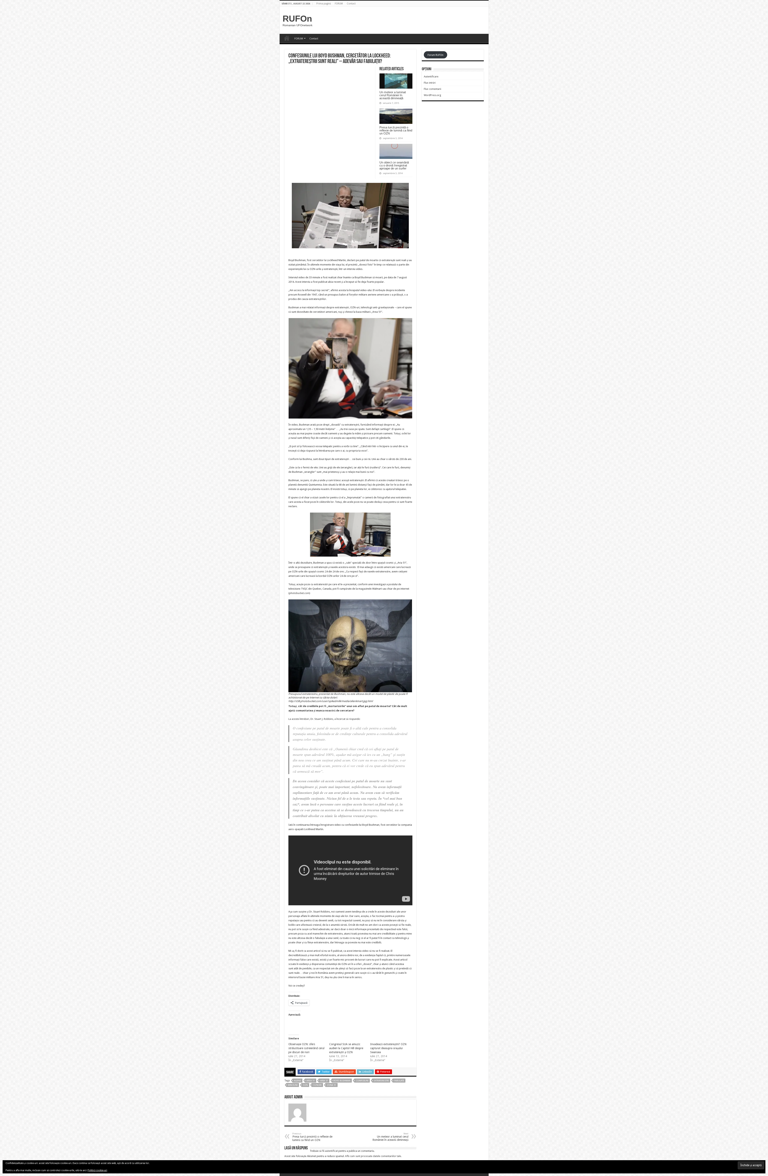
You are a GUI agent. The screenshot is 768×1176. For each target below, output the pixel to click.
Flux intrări (430, 82)
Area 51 (310, 1080)
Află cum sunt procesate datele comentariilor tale (373, 1156)
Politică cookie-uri (97, 1170)
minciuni (293, 1085)
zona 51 (331, 1085)
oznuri (317, 1085)
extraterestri (381, 1080)
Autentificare (431, 76)
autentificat (331, 1150)
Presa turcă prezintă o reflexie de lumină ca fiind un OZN (395, 130)
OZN (305, 1085)
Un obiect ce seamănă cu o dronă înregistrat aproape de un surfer (394, 165)
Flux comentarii (432, 88)
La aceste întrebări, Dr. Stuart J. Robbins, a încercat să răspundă (324, 718)
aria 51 (324, 1080)
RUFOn (297, 18)
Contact (351, 3)
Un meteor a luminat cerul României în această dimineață (392, 95)
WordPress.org (432, 95)
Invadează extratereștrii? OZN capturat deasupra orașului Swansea (388, 1048)
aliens (297, 1080)
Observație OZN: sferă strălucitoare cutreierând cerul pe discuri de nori (306, 1048)
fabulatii (399, 1080)
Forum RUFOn (435, 54)
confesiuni (362, 1080)
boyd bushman (341, 1080)
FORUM (339, 3)
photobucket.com (299, 593)
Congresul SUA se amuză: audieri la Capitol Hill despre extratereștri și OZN (346, 1048)
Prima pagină (323, 3)
